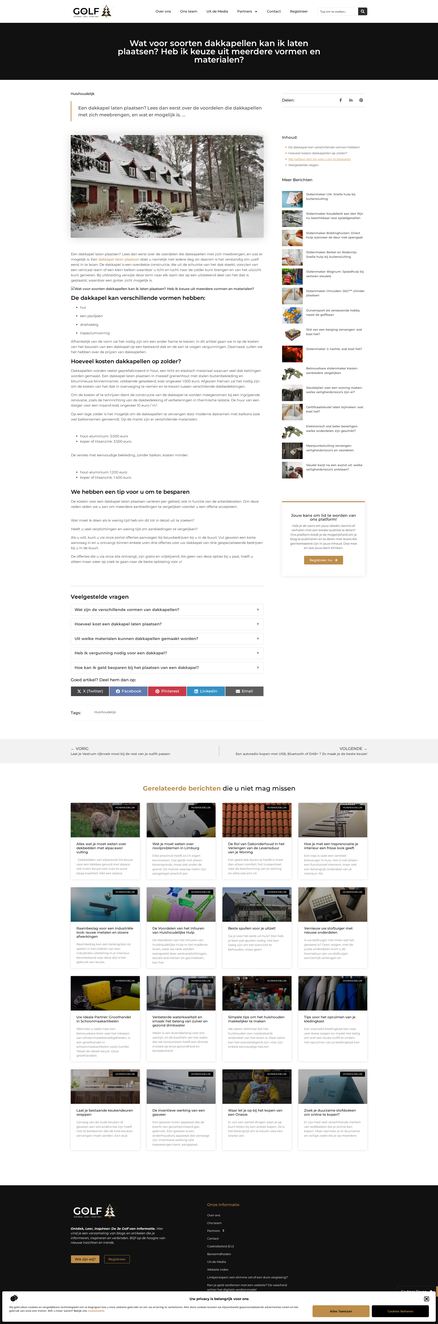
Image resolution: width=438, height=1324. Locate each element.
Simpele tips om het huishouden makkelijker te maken (256, 1019)
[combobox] (338, 11)
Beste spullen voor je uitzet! (252, 928)
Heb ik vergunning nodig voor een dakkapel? (167, 653)
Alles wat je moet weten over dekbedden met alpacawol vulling (101, 848)
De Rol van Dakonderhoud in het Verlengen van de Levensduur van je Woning (256, 848)
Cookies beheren (400, 1311)
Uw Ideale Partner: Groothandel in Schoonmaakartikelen (103, 1019)
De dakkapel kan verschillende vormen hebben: (324, 147)
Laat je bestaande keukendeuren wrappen (104, 1112)
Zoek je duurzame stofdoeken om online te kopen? (330, 1112)
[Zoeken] (362, 11)
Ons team (188, 11)
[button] (426, 1299)
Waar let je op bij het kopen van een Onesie (255, 1112)
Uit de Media (217, 11)
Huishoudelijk (82, 93)
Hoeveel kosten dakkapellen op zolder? (317, 153)
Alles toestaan (341, 1311)
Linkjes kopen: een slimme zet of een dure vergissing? (247, 1277)
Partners (244, 11)
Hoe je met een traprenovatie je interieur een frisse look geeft (331, 846)
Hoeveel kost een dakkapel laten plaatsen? (167, 624)
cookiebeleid (96, 1310)
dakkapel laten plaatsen (118, 259)
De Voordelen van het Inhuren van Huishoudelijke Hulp (178, 930)
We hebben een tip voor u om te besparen (319, 159)
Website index (217, 1269)
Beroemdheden (219, 1254)
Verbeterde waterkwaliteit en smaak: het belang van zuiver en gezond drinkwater (180, 1021)
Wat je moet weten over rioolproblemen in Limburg (175, 846)
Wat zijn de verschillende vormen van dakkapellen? (167, 609)
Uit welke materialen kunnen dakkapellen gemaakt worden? (167, 638)
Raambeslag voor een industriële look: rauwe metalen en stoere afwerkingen (104, 932)
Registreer (299, 11)
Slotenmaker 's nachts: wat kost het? (334, 349)
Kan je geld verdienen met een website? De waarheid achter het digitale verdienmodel (247, 1287)
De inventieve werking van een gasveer (178, 1112)
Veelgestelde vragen (303, 165)
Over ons (163, 11)
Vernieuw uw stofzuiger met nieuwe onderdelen (328, 930)
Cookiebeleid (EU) (220, 1246)
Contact (274, 11)
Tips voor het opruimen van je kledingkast (329, 1019)
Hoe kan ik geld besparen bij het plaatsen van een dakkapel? (167, 667)
